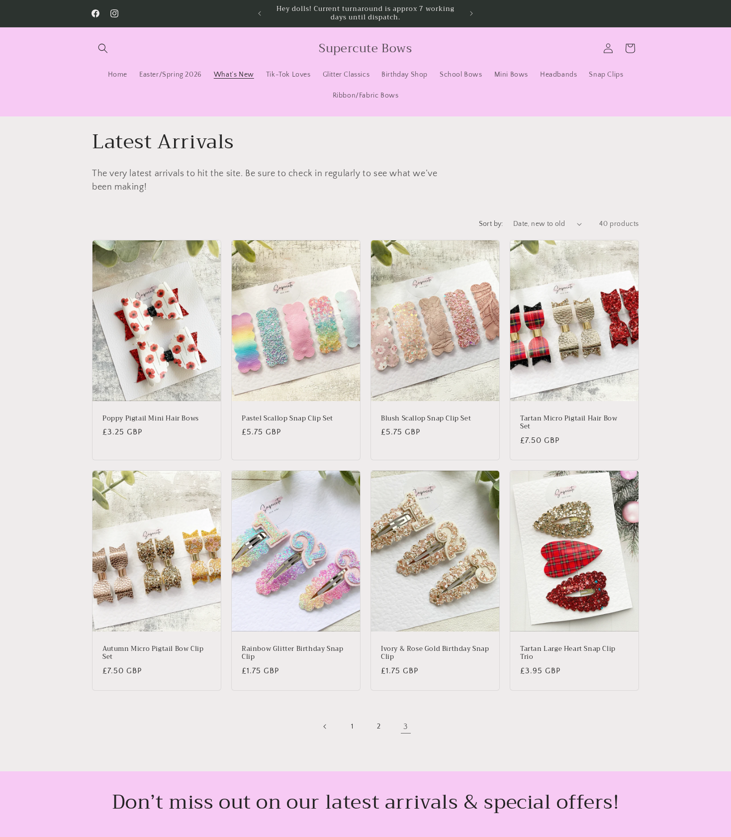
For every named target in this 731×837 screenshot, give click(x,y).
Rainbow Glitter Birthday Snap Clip (292, 652)
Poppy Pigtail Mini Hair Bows (150, 418)
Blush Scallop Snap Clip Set (426, 418)
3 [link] (405, 726)
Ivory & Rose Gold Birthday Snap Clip (435, 652)
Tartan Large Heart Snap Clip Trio (568, 652)
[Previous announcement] (260, 13)
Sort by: (491, 224)
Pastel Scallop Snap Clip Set (287, 418)
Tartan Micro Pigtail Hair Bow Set (568, 422)
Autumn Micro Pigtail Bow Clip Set (152, 652)
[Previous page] (325, 726)
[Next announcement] (471, 13)
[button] (103, 48)
